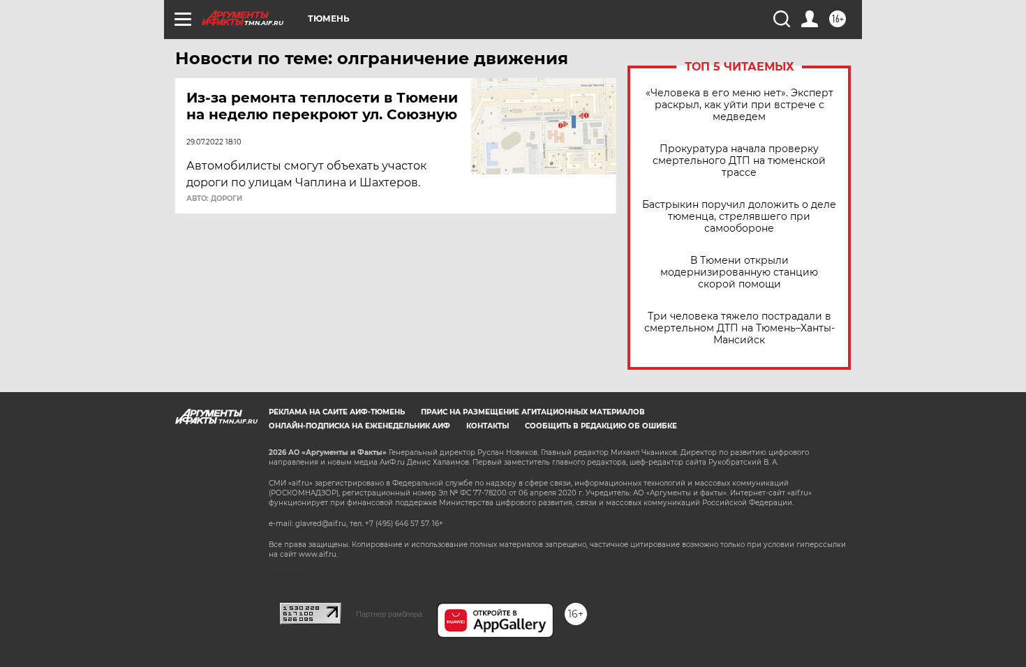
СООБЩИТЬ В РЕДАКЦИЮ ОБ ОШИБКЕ (601, 425)
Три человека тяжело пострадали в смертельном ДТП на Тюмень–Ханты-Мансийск (739, 328)
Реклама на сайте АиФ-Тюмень (337, 412)
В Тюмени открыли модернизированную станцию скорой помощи (739, 272)
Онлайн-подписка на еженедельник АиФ (359, 425)
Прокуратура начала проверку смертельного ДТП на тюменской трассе (739, 161)
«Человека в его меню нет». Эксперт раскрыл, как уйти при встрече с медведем (739, 105)
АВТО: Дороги (214, 198)
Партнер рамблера (389, 614)
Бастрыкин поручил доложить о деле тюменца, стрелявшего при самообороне (739, 216)
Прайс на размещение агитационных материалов (533, 412)
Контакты (487, 425)
